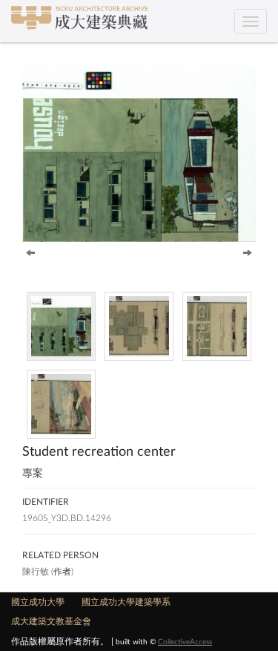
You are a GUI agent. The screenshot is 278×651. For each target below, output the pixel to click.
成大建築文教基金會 (51, 621)
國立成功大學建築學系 (126, 602)
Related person (60, 555)
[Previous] (30, 251)
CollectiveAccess (185, 642)
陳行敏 (35, 571)
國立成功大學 (37, 602)
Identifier (45, 501)
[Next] (247, 251)
